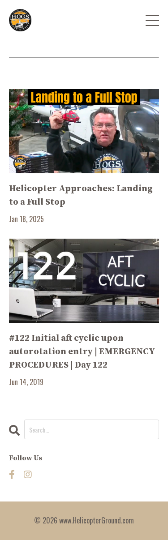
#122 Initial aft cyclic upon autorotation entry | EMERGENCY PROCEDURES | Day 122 (82, 352)
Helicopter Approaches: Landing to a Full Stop (81, 195)
